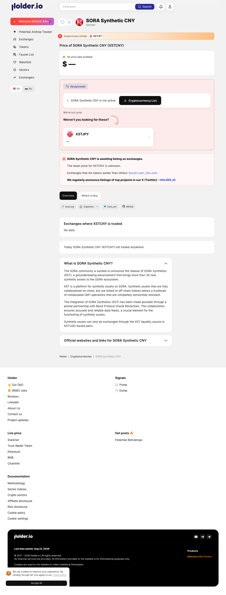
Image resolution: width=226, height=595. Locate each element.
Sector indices (17, 489)
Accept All (36, 583)
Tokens (24, 47)
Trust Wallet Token (20, 445)
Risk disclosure (17, 506)
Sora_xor (112, 206)
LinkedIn (13, 402)
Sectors (24, 69)
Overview (68, 195)
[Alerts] (161, 7)
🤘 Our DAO (15, 384)
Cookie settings (18, 518)
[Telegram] (202, 537)
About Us (14, 408)
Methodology (16, 483)
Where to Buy (90, 195)
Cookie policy (16, 512)
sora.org (69, 206)
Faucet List (26, 54)
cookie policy (59, 575)
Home (63, 356)
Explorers (89, 206)
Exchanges (26, 39)
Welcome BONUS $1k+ (34, 21)
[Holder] (23, 536)
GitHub (129, 206)
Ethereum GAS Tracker (199, 556)
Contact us (15, 414)
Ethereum (14, 451)
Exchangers (26, 77)
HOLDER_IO (168, 180)
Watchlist (25, 62)
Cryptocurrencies (80, 356)
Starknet (13, 440)
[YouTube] (196, 537)
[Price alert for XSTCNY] (69, 22)
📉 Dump (121, 390)
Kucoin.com (136, 173)
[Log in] (170, 7)
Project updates (18, 420)
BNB (10, 457)
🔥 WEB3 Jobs (17, 390)
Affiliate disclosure (20, 501)
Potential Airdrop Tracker (35, 31)
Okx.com (151, 173)
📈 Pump (121, 384)
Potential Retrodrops (128, 440)
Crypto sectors (17, 495)
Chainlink (14, 463)
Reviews (13, 396)
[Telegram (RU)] (209, 537)
